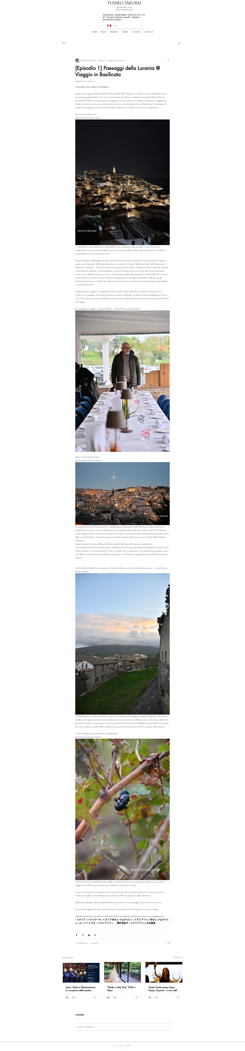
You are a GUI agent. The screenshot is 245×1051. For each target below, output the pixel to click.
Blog (64, 43)
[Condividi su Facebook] (76, 935)
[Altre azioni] (168, 60)
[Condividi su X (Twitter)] (83, 935)
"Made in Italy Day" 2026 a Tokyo (121, 989)
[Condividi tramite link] (95, 935)
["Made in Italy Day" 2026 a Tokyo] (122, 972)
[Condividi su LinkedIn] (89, 935)
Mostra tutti (178, 957)
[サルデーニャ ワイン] (163, 972)
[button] (179, 43)
